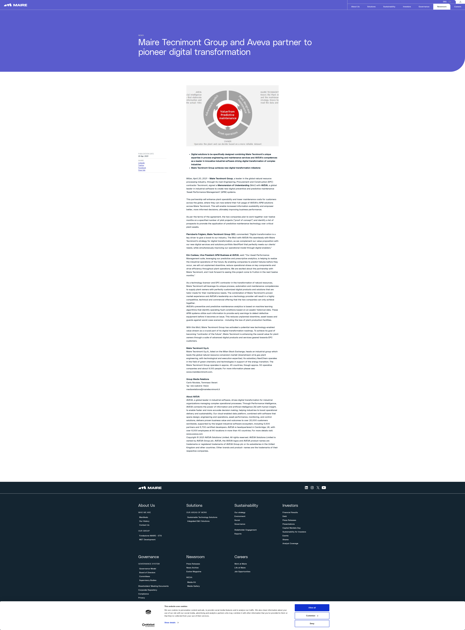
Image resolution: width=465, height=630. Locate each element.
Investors (290, 506)
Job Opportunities (242, 572)
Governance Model (147, 569)
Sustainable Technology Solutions (202, 517)
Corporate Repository (147, 590)
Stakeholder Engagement (245, 530)
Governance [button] (424, 7)
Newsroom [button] (443, 7)
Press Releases (289, 520)
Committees (144, 576)
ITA (450, 2)
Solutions (194, 506)
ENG (445, 2)
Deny (312, 623)
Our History (144, 521)
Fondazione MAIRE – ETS (150, 536)
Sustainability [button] (389, 7)
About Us (146, 506)
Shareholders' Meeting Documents (153, 586)
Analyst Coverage (290, 543)
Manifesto (143, 517)
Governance (239, 524)
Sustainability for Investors (294, 532)
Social (237, 520)
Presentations (289, 524)
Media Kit (191, 582)
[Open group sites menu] (460, 2)
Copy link (141, 170)
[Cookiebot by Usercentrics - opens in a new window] (148, 625)
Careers (241, 557)
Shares (286, 540)
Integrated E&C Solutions (198, 521)
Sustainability (246, 506)
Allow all (312, 608)
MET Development (147, 540)
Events (285, 536)
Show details (169, 623)
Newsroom (195, 557)
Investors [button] (407, 7)
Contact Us (144, 525)
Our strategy (239, 512)
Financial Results (290, 512)
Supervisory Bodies (147, 580)
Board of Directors (147, 573)
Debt (285, 516)
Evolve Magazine (193, 572)
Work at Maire (240, 564)
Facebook (142, 168)
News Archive (192, 568)
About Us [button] (355, 7)
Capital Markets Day (292, 528)
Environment (239, 516)
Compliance (143, 594)
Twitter (141, 165)
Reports (237, 534)
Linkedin (141, 163)
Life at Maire (240, 568)
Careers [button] (457, 7)
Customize (310, 616)
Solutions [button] (371, 7)
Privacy (141, 598)
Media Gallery (193, 586)
